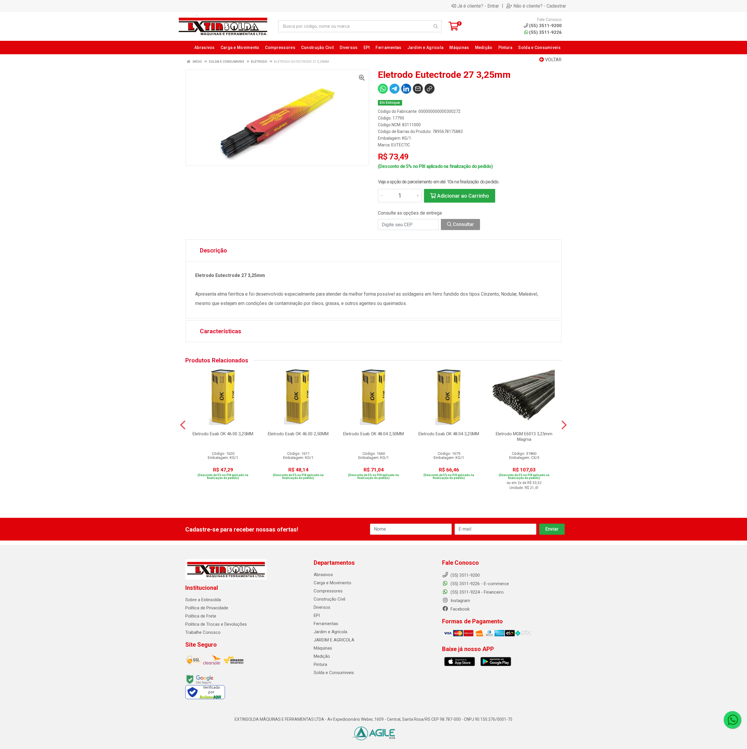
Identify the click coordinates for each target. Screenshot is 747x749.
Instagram (459, 600)
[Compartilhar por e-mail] (418, 89)
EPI (317, 615)
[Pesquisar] (436, 26)
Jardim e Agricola (330, 631)
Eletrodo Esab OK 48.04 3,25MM (448, 433)
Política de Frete (200, 616)
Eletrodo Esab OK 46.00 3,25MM (223, 433)
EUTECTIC (400, 145)
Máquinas (323, 648)
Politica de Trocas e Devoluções (216, 624)
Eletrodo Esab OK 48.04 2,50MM (373, 433)
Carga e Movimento (332, 582)
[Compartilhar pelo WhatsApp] (383, 89)
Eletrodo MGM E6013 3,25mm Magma (524, 436)
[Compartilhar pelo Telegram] (394, 89)
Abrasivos (323, 574)
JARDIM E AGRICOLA (334, 640)
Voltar (552, 59)
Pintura (320, 664)
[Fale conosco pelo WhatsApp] (732, 720)
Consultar (463, 224)
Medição (322, 656)
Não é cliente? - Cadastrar (539, 5)
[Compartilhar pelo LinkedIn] (406, 89)
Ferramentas (326, 623)
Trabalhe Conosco (203, 632)
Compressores (328, 591)
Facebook (459, 609)
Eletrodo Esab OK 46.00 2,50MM (298, 433)
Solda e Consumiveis (334, 672)
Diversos (322, 607)
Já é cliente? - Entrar (478, 5)
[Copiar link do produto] (429, 89)
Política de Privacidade (206, 608)
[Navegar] (182, 425)
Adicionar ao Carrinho (462, 196)
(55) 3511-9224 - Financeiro (476, 592)
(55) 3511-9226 (545, 32)
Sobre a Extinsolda (203, 599)
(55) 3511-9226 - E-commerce (479, 583)
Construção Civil (329, 599)
